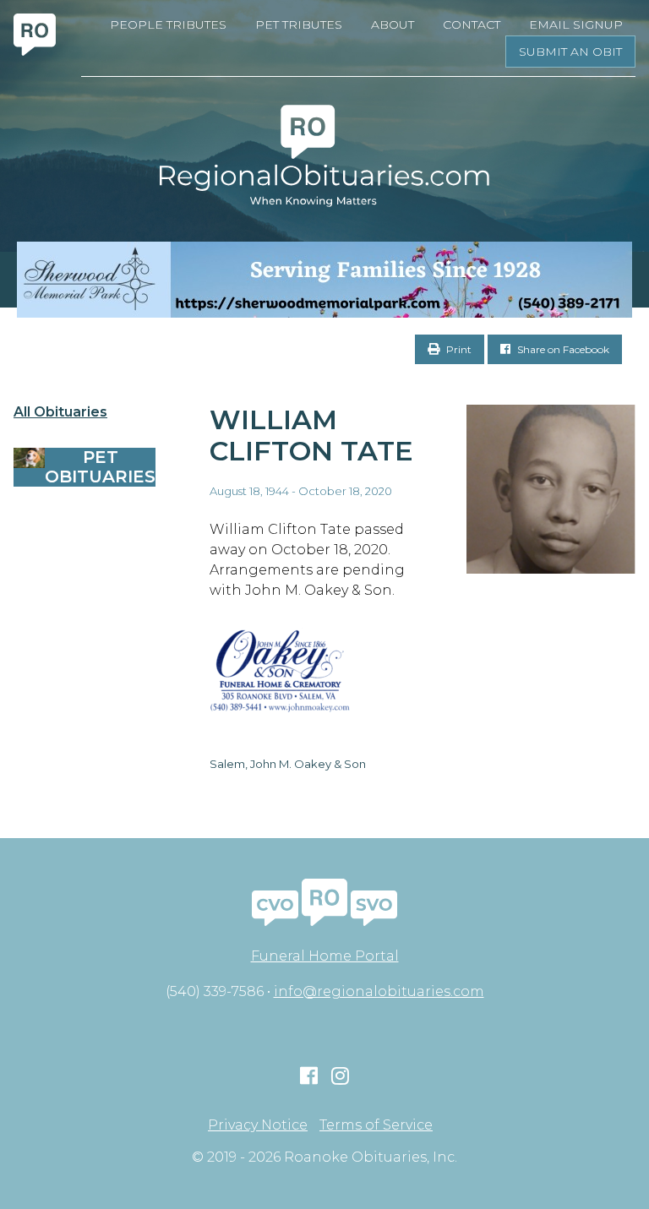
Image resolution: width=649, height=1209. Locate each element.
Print (458, 349)
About (392, 24)
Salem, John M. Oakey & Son (288, 764)
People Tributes (168, 24)
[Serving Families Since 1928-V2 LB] (324, 280)
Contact (471, 24)
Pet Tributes (298, 24)
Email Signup (576, 24)
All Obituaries (60, 412)
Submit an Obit (570, 51)
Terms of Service (376, 1125)
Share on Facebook (562, 349)
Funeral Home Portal (325, 956)
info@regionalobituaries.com (379, 991)
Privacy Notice (258, 1125)
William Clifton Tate (311, 435)
